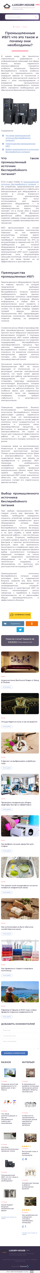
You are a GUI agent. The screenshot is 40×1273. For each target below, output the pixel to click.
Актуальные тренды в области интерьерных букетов (30, 1186)
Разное (3, 718)
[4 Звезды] (14, 642)
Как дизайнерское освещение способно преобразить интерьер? (30, 1219)
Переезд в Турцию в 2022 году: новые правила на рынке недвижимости (19, 1011)
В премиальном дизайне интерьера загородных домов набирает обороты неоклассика (30, 1088)
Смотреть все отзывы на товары (8, 1217)
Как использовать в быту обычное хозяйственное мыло (17, 928)
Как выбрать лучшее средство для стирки (17, 845)
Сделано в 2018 (15, 1266)
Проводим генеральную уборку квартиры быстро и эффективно (16, 804)
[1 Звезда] (9, 642)
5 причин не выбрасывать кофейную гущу (18, 762)
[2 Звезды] (11, 642)
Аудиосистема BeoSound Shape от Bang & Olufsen (20, 681)
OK (32, 1271)
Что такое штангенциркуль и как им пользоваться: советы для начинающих (9, 1118)
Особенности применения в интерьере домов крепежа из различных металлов (29, 1120)
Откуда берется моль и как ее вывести (19, 722)
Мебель (3, 676)
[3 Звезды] (12, 642)
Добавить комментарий (14, 1053)
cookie (25, 1271)
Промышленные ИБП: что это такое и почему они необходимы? (9, 1178)
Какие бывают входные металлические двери (7, 1207)
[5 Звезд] (16, 642)
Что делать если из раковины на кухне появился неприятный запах (19, 886)
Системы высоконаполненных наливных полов (10, 1149)
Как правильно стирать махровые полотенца (17, 969)
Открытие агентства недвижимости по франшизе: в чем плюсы (9, 1087)
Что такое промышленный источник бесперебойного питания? (18, 138)
